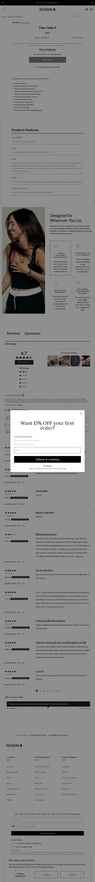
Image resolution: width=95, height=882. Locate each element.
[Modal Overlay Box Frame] (47, 441)
